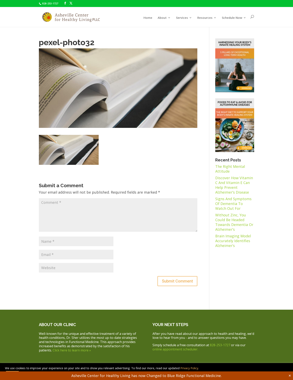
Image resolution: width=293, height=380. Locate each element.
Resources (204, 18)
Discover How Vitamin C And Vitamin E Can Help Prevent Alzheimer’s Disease (234, 185)
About (162, 18)
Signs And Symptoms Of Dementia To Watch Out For (233, 203)
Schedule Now (232, 18)
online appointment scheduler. (175, 349)
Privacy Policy (189, 368)
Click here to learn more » (72, 350)
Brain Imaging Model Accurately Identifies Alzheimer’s (233, 241)
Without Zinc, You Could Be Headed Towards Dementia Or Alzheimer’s (234, 222)
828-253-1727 (50, 3)
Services (182, 18)
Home (148, 18)
